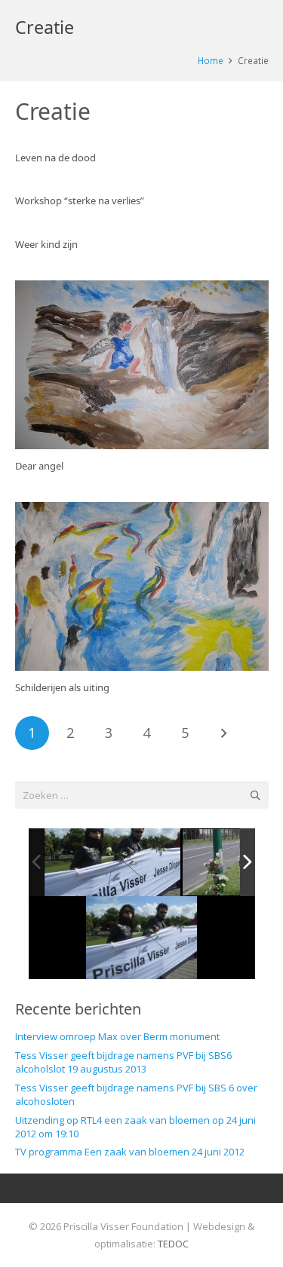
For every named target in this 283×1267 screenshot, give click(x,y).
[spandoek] (112, 863)
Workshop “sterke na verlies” (79, 200)
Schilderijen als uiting (62, 687)
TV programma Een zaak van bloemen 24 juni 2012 (130, 1151)
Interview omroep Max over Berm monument (117, 1036)
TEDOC (173, 1243)
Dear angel (39, 466)
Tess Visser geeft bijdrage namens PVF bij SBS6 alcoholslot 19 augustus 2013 (123, 1062)
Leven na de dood (55, 157)
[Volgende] (223, 733)
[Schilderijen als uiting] (142, 586)
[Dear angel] (142, 364)
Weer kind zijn (46, 244)
